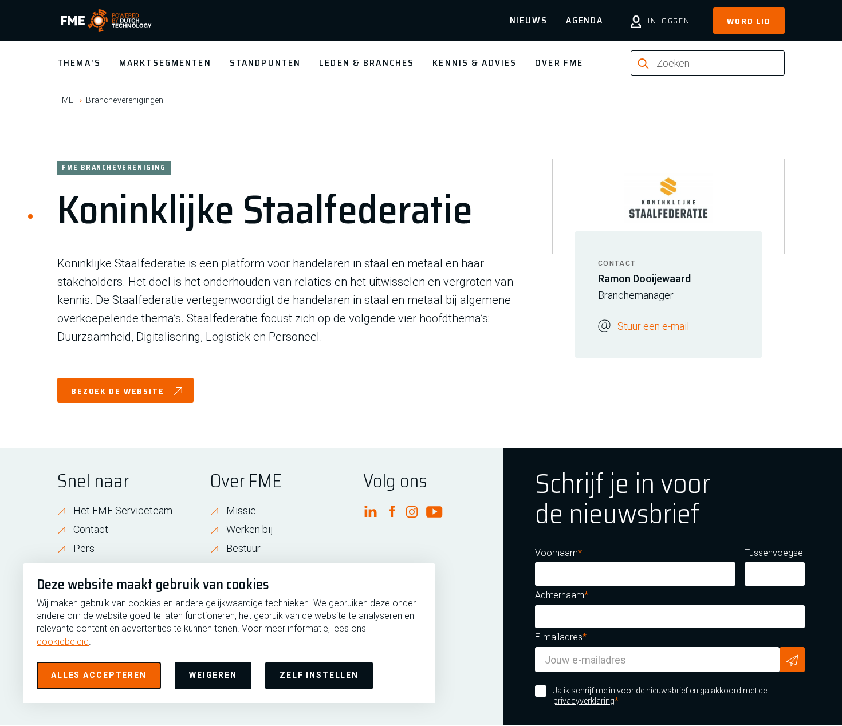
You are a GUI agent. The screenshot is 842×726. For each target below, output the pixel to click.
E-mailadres (559, 637)
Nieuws (529, 20)
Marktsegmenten (165, 63)
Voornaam (556, 552)
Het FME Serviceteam (122, 510)
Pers (84, 548)
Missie (241, 510)
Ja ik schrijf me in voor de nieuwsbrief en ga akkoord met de (660, 695)
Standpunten (265, 63)
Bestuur (243, 548)
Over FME (559, 63)
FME (65, 100)
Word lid (749, 21)
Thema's (79, 63)
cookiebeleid (63, 641)
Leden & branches (366, 63)
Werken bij (249, 529)
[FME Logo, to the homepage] (106, 20)
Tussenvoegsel (775, 552)
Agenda (584, 20)
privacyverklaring (584, 700)
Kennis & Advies (474, 63)
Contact (90, 529)
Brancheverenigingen (124, 100)
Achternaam (559, 595)
